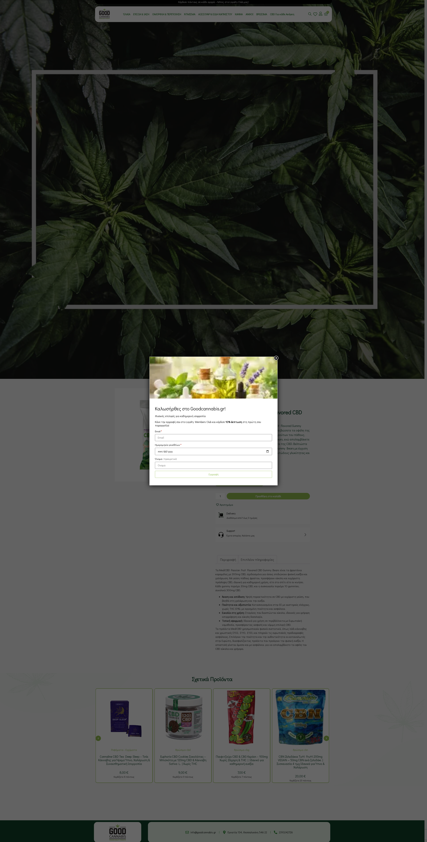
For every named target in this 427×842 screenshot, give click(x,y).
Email (158, 431)
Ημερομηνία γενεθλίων (168, 444)
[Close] (276, 358)
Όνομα (166, 458)
